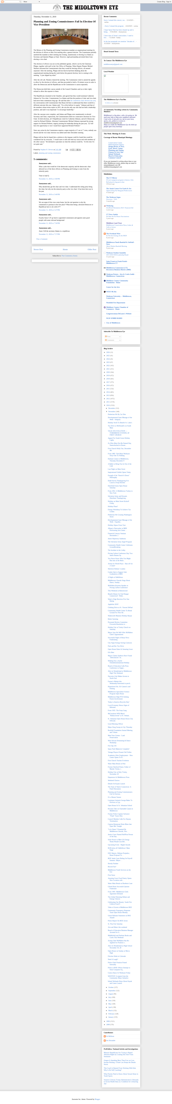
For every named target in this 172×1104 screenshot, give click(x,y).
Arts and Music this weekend (117, 927)
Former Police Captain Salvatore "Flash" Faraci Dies (119, 815)
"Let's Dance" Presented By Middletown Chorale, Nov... (118, 830)
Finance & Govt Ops (115, 152)
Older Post (92, 249)
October (111, 987)
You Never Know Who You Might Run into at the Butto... (119, 559)
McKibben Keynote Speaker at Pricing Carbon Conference (118, 586)
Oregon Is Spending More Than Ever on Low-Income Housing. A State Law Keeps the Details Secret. (120, 1062)
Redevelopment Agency (116, 145)
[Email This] (71, 150)
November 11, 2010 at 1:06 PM (49, 179)
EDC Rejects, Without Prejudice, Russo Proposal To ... (119, 854)
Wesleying (109, 206)
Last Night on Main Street (116, 469)
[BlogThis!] (73, 150)
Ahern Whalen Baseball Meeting (116, 246)
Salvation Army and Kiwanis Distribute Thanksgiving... (117, 497)
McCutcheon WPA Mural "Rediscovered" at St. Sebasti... (119, 714)
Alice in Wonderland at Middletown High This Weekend (120, 672)
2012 (108, 399)
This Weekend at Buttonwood (117, 591)
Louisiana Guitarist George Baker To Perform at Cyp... (120, 801)
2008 (108, 1024)
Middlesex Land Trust (114, 223)
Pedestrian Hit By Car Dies (117, 414)
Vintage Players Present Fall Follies (119, 752)
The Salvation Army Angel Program (120, 542)
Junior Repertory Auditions (117, 539)
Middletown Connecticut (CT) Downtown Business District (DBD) (118, 269)
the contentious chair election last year (83, 100)
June (110, 1000)
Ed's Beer (111, 652)
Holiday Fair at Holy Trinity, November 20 (117, 773)
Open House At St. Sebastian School (120, 805)
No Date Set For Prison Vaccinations (117, 216)
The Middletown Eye (109, 102)
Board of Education (115, 156)
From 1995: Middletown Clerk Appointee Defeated (118, 893)
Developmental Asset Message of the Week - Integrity (120, 418)
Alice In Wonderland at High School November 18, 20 (120, 947)
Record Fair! (112, 867)
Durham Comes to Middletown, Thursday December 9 (118, 460)
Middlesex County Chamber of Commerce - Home (117, 308)
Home (65, 249)
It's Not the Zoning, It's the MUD (116, 236)
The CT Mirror (111, 178)
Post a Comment (42, 239)
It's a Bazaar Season (114, 797)
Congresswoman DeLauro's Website (118, 314)
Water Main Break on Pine (116, 764)
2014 (108, 392)
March (110, 1010)
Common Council (114, 158)
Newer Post (38, 249)
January (111, 1017)
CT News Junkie (112, 214)
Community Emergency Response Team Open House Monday (119, 911)
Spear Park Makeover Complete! (119, 749)
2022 (108, 365)
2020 (108, 372)
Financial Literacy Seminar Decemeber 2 (117, 534)
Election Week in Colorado (117, 956)
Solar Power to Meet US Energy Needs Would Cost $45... (118, 841)
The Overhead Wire (113, 234)
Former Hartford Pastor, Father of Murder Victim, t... (119, 768)
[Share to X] (75, 150)
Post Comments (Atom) (69, 256)
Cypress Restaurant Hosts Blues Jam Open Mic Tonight (120, 825)
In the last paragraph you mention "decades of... (120, 41)
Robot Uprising (113, 619)
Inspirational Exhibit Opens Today (119, 472)
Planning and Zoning (116, 150)
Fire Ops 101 (112, 746)
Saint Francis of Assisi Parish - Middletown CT (117, 262)
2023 (108, 362)
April (110, 1007)
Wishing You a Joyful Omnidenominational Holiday (118, 662)
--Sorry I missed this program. (114, 26)
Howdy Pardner (113, 863)
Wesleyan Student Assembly (116, 253)
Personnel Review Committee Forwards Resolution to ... (117, 623)
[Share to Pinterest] (80, 150)
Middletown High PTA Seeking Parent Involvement (118, 698)
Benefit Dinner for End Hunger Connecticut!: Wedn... (118, 595)
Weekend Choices (113, 780)
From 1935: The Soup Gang (117, 710)
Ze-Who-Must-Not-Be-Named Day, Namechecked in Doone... (119, 444)
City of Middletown (113, 323)
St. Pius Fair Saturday (115, 924)
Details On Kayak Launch (116, 784)
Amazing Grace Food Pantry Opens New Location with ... (119, 879)
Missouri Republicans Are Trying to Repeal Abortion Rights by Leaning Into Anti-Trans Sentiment (118, 1055)
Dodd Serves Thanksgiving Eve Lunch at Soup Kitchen (118, 482)
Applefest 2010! (113, 604)
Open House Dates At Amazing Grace (120, 649)
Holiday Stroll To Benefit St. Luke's (120, 423)
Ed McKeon (110, 1036)
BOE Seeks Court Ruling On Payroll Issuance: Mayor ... (120, 859)
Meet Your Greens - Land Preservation (116, 736)
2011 (108, 402)
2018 (108, 379)
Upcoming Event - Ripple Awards (119, 845)
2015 (108, 389)
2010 (108, 405)
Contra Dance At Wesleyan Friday (119, 973)
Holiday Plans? (113, 506)
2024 (108, 359)
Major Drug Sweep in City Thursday (120, 727)
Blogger (97, 1099)
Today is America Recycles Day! (118, 702)
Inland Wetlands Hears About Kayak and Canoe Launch (120, 982)
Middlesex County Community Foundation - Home (117, 281)
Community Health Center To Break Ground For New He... (120, 612)
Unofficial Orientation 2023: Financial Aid (119, 208)
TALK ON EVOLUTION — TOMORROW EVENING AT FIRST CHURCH (118, 433)
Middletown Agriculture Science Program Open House (118, 693)
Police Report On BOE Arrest (118, 921)
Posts (108, 336)
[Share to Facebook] (77, 150)
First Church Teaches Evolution (118, 760)
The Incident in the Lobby (116, 550)
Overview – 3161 (111, 199)
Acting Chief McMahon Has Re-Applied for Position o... (118, 942)
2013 (108, 395)
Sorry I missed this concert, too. (114, 20)
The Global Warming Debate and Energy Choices (119, 898)
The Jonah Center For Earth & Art (118, 188)
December (111, 408)
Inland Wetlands (114, 154)
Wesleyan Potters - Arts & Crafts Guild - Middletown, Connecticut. (120, 275)
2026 (108, 352)
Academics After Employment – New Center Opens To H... (120, 756)
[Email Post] (66, 150)
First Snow (111, 875)
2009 (108, 1021)
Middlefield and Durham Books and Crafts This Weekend (120, 936)
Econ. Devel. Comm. (115, 148)
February (111, 1014)
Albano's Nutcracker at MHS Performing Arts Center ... (117, 529)
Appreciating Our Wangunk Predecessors (119, 190)
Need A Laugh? (113, 959)
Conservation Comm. (115, 143)
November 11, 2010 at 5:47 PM (49, 210)
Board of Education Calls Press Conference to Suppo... (118, 667)
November (112, 411)
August (110, 994)
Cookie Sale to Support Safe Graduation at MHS (117, 573)
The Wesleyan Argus (113, 197)
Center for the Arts (113, 287)
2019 (108, 375)
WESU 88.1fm (111, 292)
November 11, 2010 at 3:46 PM (49, 194)
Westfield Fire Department (115, 303)
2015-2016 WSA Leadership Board (117, 255)
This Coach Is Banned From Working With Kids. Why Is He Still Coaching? (120, 1069)
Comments (110, 340)
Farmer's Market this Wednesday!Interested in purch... (119, 682)
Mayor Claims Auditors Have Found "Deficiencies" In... (120, 657)
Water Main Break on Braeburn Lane (120, 883)
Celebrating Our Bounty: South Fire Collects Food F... (120, 903)
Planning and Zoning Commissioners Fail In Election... (120, 793)
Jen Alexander (110, 1040)
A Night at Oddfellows (115, 577)
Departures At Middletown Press (118, 777)
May (110, 1004)
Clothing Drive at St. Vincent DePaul (120, 607)
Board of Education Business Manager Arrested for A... (120, 931)
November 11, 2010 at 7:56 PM (49, 223)
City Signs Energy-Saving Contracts (120, 643)
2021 (108, 369)
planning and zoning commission (50, 153)
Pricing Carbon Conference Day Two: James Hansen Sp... (120, 554)
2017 (108, 382)
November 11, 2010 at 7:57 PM (49, 234)
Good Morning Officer (115, 724)
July (110, 997)
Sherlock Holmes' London (116, 569)
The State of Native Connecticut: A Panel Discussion (119, 788)
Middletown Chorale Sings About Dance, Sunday (119, 581)
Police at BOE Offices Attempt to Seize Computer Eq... (119, 969)
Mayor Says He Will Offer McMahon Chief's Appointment (120, 633)
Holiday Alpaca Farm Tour (117, 525)
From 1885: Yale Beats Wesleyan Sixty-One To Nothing (119, 455)
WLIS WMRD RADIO (114, 318)
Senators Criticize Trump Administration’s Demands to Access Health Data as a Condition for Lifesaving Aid (121, 1082)
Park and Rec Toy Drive (116, 646)
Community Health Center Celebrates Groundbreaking (120, 546)
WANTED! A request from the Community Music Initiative (118, 977)
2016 (108, 385)
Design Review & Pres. (116, 146)
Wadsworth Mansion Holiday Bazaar (120, 616)
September (112, 991)
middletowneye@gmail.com (113, 64)
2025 (108, 355)
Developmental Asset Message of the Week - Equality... (120, 521)
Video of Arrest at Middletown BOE (120, 907)
